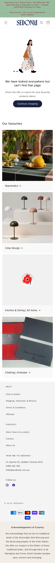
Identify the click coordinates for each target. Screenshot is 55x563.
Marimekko (11, 185)
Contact (10, 439)
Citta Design (12, 248)
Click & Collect (13, 394)
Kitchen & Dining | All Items (21, 310)
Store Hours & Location (17, 432)
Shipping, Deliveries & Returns (21, 401)
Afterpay (10, 414)
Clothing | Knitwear (16, 372)
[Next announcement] (49, 13)
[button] (6, 22)
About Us (10, 445)
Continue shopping (27, 103)
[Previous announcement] (5, 13)
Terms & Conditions (16, 407)
